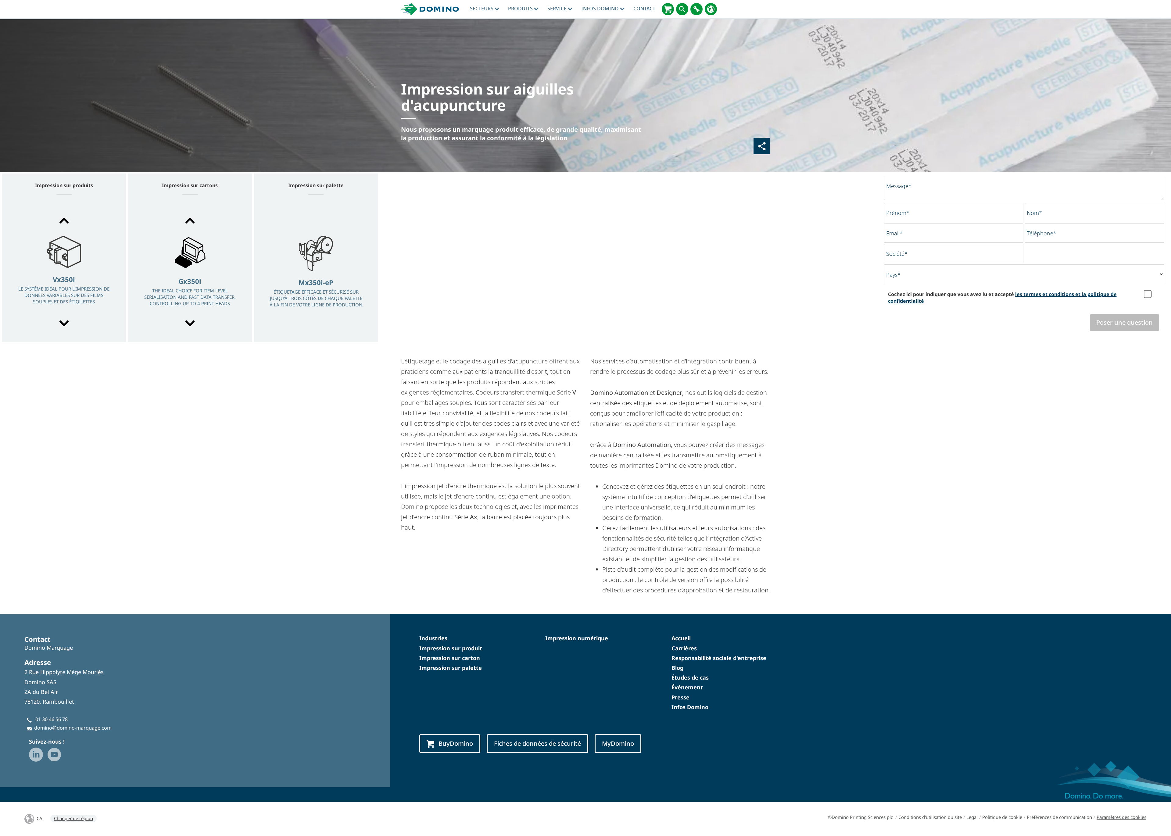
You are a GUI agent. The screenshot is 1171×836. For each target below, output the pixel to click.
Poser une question (1124, 322)
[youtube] (54, 755)
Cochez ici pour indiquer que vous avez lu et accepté (1002, 297)
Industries (433, 638)
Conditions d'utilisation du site (930, 817)
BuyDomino (456, 743)
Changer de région (73, 818)
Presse (680, 697)
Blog (677, 667)
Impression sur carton (449, 658)
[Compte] (696, 9)
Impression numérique (576, 638)
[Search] (682, 9)
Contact (644, 8)
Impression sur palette (450, 667)
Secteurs (482, 8)
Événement (687, 687)
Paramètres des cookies (1121, 817)
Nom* (1034, 212)
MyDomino (618, 743)
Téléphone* (1041, 233)
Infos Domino (600, 8)
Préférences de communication (1059, 817)
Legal (972, 817)
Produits (521, 8)
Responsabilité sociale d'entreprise (718, 658)
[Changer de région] (711, 9)
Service (557, 8)
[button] (64, 220)
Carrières (684, 648)
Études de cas (690, 677)
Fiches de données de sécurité (537, 743)
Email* (894, 233)
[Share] (762, 146)
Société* (897, 253)
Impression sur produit (450, 648)
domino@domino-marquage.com (73, 727)
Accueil (681, 638)
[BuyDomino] (668, 9)
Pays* (893, 274)
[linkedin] (36, 755)
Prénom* (897, 212)
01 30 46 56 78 (51, 719)
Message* (898, 186)
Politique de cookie (1002, 817)
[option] (64, 272)
